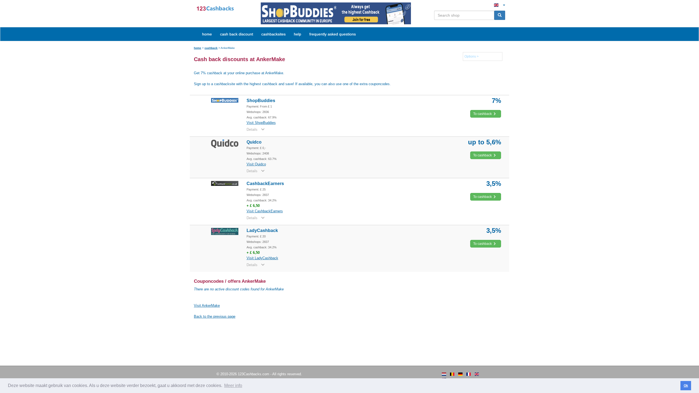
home (207, 34)
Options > (471, 56)
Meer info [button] (233, 385)
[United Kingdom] (477, 374)
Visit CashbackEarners (265, 211)
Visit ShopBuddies (261, 123)
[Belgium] (452, 374)
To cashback (483, 114)
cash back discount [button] (236, 34)
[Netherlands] (444, 374)
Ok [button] (686, 386)
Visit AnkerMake (207, 305)
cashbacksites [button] (273, 34)
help (297, 34)
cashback (211, 47)
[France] (468, 374)
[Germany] (460, 374)
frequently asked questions (332, 34)
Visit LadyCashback (262, 258)
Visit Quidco (256, 164)
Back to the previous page (214, 316)
